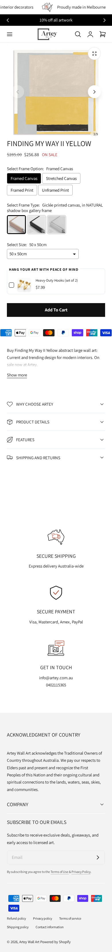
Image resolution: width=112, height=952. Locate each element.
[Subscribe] (98, 857)
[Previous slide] (17, 91)
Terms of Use (60, 871)
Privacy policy (42, 918)
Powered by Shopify (55, 941)
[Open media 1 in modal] (94, 53)
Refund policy (16, 918)
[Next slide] (104, 20)
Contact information (49, 927)
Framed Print (22, 190)
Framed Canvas (24, 178)
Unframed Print (55, 190)
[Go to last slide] (7, 20)
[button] (9, 34)
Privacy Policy (81, 871)
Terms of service (70, 918)
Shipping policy (17, 927)
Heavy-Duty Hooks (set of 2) (57, 280)
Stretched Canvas (61, 178)
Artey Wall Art (29, 941)
